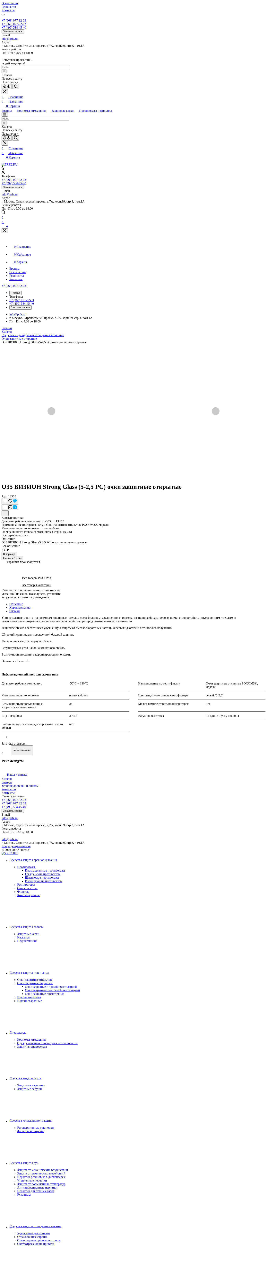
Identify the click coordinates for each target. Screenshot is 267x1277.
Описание (16, 604)
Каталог (7, 778)
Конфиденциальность (16, 846)
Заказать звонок (12, 31)
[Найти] (16, 86)
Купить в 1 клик (12, 558)
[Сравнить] (10, 507)
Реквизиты (9, 789)
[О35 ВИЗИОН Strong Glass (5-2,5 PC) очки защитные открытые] (133, 411)
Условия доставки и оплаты (20, 785)
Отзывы (14, 611)
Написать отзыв (22, 750)
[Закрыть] (5, 230)
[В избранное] (10, 501)
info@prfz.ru (10, 38)
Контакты (8, 792)
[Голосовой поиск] (7, 86)
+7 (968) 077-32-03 (14, 20)
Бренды (7, 782)
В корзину (9, 554)
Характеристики (20, 607)
